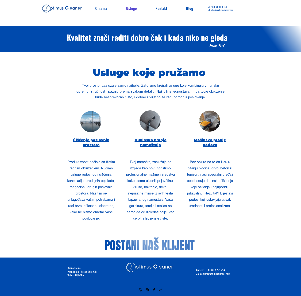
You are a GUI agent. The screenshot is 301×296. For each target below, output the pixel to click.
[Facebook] (154, 290)
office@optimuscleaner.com (215, 274)
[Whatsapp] (140, 290)
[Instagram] (147, 290)
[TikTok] (161, 290)
